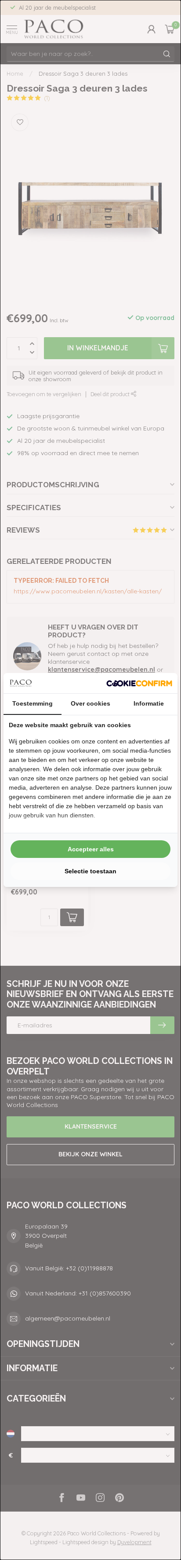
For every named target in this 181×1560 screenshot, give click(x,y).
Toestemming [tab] (32, 703)
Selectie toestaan (90, 871)
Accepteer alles (91, 849)
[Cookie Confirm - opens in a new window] (139, 683)
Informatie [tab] (149, 703)
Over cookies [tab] (90, 703)
